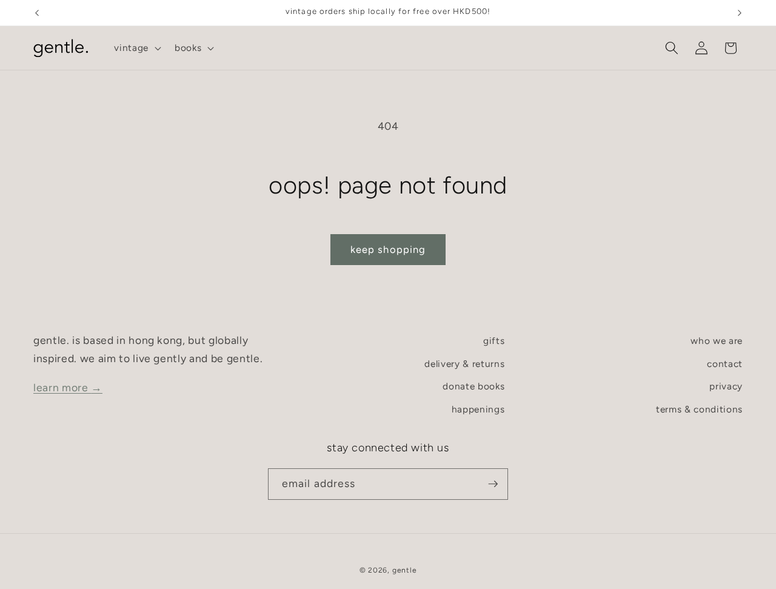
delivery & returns (464, 363)
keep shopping (388, 249)
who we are (717, 340)
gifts (493, 340)
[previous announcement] (37, 12)
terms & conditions (699, 409)
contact (725, 363)
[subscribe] (492, 484)
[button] (136, 48)
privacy (726, 386)
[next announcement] (739, 12)
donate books (473, 386)
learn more (67, 387)
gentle (404, 570)
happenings (478, 409)
